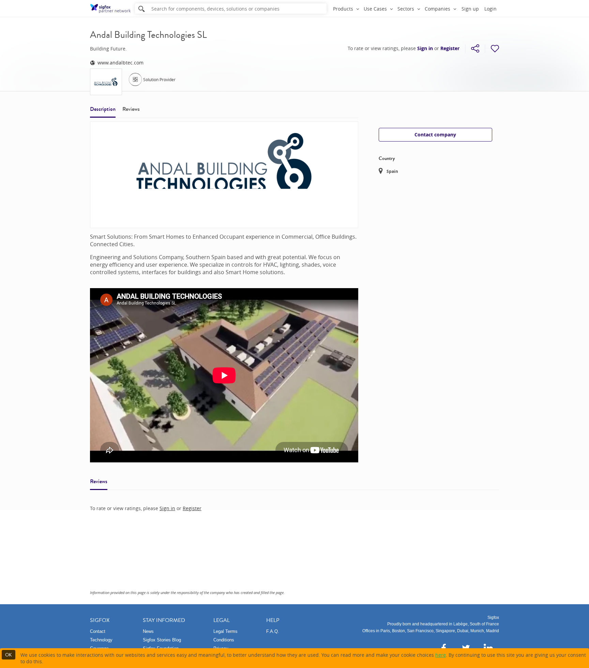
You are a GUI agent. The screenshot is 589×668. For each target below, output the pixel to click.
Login (490, 8)
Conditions (223, 639)
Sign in (425, 48)
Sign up (470, 8)
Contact (97, 631)
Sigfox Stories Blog (162, 639)
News (148, 631)
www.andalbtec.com (120, 62)
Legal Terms (225, 631)
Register (449, 48)
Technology (101, 639)
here (440, 655)
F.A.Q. (272, 631)
